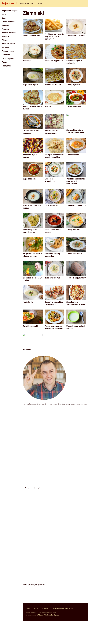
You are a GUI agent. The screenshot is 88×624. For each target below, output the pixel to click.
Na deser (6, 47)
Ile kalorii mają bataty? (76, 277)
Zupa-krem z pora (30, 84)
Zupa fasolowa (72, 154)
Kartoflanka (28, 302)
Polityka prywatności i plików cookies (62, 608)
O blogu (39, 3)
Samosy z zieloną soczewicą (52, 254)
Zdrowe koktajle (9, 32)
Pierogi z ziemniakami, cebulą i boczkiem (54, 155)
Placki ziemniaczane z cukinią (32, 107)
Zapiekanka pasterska (76, 205)
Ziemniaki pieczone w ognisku (32, 279)
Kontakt (28, 608)
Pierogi (5, 40)
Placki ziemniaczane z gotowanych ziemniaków (75, 181)
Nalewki (5, 25)
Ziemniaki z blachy (53, 84)
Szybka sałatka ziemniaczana (51, 131)
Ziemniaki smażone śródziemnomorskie (75, 131)
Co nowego (45, 608)
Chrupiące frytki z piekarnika (74, 61)
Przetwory (6, 29)
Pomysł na (6, 65)
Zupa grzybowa (73, 84)
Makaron (5, 36)
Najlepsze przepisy (26, 3)
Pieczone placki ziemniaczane (30, 230)
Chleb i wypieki (8, 21)
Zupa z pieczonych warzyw (53, 230)
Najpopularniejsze (10, 10)
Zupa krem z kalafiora (75, 35)
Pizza (4, 14)
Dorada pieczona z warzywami (31, 131)
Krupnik (48, 106)
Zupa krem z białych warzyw (32, 206)
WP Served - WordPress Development (48, 615)
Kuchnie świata (8, 43)
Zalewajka (27, 60)
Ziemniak (27, 349)
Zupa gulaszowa (73, 106)
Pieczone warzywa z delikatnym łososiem (54, 327)
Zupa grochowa (73, 229)
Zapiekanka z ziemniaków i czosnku (75, 303)
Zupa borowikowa (74, 253)
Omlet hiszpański (30, 326)
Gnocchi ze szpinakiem (50, 180)
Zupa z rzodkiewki (52, 277)
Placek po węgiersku (54, 60)
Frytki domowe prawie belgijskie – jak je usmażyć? (54, 36)
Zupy (4, 18)
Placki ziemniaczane (31, 35)
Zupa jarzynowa (51, 205)
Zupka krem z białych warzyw (75, 327)
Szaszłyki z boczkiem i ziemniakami (54, 303)
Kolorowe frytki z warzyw (30, 155)
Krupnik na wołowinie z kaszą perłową (32, 254)
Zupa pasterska (29, 178)
